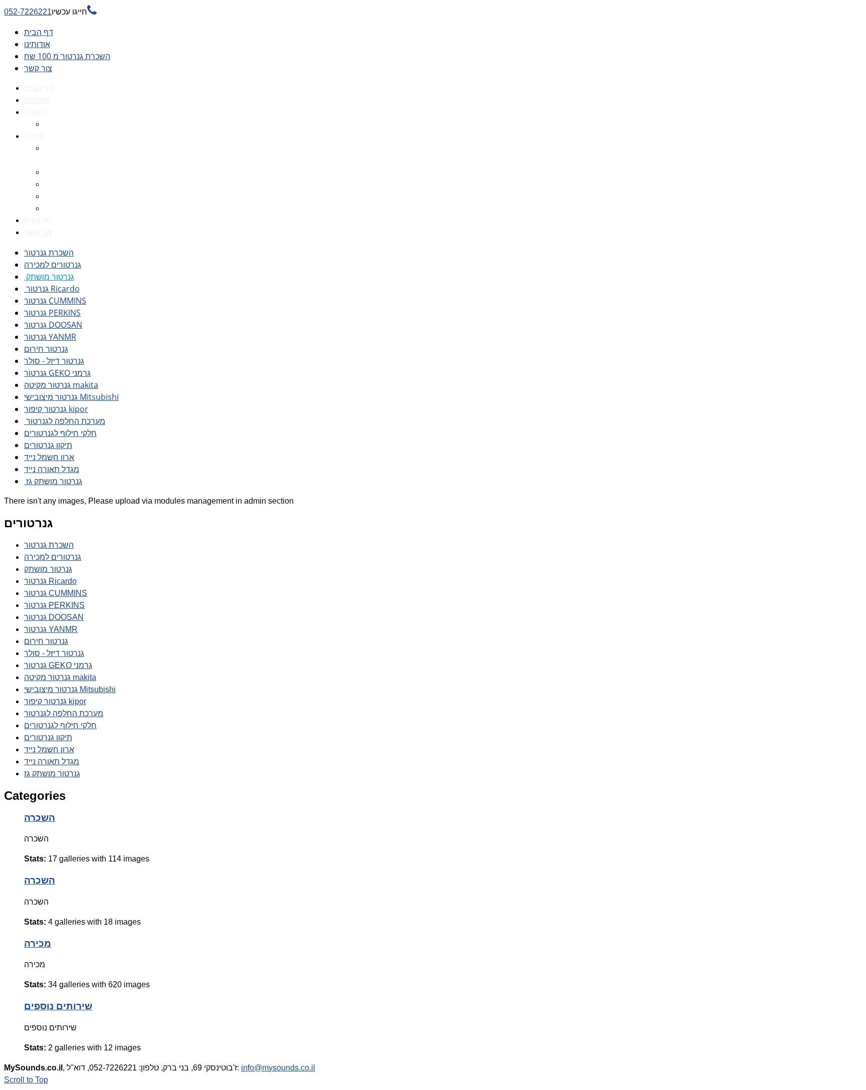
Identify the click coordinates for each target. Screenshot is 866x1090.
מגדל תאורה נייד (51, 469)
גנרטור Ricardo (52, 288)
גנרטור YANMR (50, 336)
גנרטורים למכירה (52, 264)
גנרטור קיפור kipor (56, 408)
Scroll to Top (26, 1079)
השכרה (39, 817)
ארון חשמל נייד (49, 457)
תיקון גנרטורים (48, 445)
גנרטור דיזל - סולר (54, 360)
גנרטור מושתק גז (53, 481)
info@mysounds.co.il (278, 1067)
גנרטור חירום (46, 348)
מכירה (37, 943)
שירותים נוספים (58, 1006)
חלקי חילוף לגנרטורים (60, 433)
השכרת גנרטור (49, 252)
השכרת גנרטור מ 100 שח (67, 56)
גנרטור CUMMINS (55, 300)
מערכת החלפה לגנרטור (64, 420)
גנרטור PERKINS (52, 312)
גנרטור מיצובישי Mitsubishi (71, 396)
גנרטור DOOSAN (53, 324)
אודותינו (37, 44)
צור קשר (38, 68)
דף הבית (38, 32)
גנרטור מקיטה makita (61, 384)
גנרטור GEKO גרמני (57, 372)
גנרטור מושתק (49, 276)
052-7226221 (50, 12)
